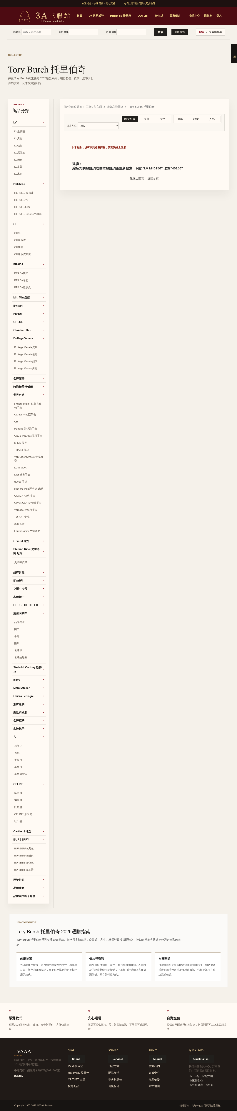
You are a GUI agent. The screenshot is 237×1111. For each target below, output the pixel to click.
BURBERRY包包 (24, 862)
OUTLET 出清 (76, 1079)
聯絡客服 (18, 1076)
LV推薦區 (19, 131)
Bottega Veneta (23, 338)
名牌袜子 (18, 728)
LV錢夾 (18, 159)
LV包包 (18, 145)
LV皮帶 (18, 166)
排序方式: (72, 125)
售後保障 (113, 1086)
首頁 (79, 15)
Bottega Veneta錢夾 (25, 361)
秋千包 (18, 821)
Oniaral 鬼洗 (21, 541)
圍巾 (16, 629)
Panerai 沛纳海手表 (25, 428)
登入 (219, 15)
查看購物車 (215, 31)
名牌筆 (18, 650)
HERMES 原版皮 (24, 192)
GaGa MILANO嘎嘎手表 (28, 435)
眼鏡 (16, 643)
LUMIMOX (20, 467)
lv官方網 (207, 1076)
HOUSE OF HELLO (25, 605)
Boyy (16, 679)
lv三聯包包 (196, 1080)
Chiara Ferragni (23, 696)
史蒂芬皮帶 (20, 562)
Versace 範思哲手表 (25, 509)
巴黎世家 (18, 879)
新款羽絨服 (20, 712)
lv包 (197, 1076)
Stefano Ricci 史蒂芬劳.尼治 (26, 551)
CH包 (17, 233)
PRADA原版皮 (22, 287)
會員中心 (194, 15)
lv (191, 1076)
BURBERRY (21, 839)
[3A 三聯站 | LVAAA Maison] (44, 15)
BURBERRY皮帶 (24, 869)
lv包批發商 (196, 1085)
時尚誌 (159, 15)
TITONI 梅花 (21, 449)
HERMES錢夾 (22, 206)
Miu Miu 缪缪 (21, 297)
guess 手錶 (20, 481)
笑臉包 (18, 793)
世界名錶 (18, 394)
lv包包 (209, 1085)
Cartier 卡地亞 (22, 831)
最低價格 (63, 32)
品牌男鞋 (18, 572)
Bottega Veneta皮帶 (25, 347)
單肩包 (18, 766)
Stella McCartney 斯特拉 (27, 669)
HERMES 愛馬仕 (120, 15)
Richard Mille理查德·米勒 (28, 488)
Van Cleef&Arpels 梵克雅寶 (28, 458)
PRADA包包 (21, 280)
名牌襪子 (18, 720)
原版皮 (18, 745)
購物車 (208, 15)
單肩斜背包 (20, 773)
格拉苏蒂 (19, 523)
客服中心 (154, 1072)
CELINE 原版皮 (23, 814)
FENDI (17, 313)
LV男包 (18, 138)
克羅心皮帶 (20, 588)
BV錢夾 (18, 580)
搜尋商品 (73, 1086)
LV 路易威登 (96, 15)
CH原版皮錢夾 (22, 254)
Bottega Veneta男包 (25, 368)
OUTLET (143, 15)
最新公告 (154, 1079)
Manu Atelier (21, 687)
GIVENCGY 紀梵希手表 (27, 502)
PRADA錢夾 (21, 273)
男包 (16, 752)
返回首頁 (153, 178)
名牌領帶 (18, 378)
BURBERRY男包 (24, 848)
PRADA (18, 264)
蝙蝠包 (18, 800)
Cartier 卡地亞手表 (25, 414)
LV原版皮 (19, 152)
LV (15, 122)
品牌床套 (18, 887)
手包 (16, 636)
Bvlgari (18, 305)
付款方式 (113, 1066)
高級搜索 (180, 31)
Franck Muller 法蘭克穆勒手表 (27, 405)
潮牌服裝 (18, 704)
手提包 (18, 759)
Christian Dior (22, 330)
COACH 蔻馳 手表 (24, 495)
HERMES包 (21, 199)
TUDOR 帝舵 (21, 516)
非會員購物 (115, 1079)
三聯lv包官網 (94, 106)
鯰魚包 (18, 807)
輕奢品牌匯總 (115, 106)
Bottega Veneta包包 (25, 354)
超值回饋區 (20, 613)
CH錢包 (18, 247)
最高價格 (111, 32)
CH (15, 224)
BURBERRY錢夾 (24, 855)
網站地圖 (154, 1086)
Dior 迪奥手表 (22, 474)
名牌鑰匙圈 (20, 657)
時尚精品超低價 (23, 386)
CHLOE (18, 321)
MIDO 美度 (20, 442)
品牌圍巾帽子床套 (24, 896)
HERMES (19, 183)
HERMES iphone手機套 (28, 213)
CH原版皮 (20, 240)
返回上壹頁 (137, 178)
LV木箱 (18, 173)
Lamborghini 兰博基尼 (27, 530)
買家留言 (175, 15)
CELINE (18, 784)
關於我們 (154, 1066)
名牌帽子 (18, 596)
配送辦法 (113, 1072)
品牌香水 (19, 622)
